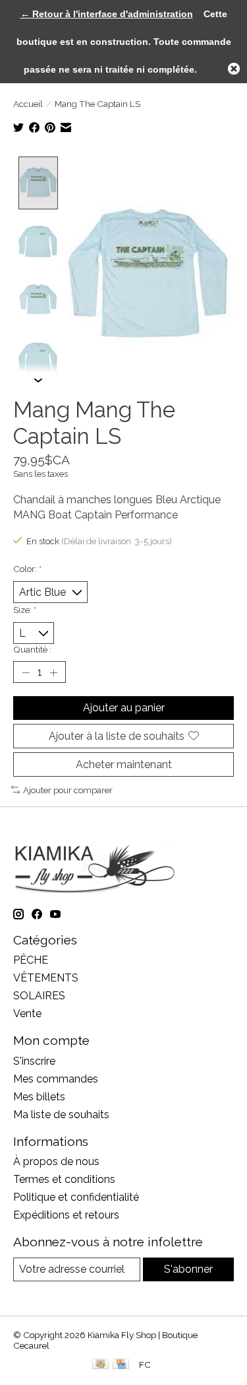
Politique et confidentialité (76, 1197)
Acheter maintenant (124, 764)
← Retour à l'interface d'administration (106, 14)
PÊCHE (30, 960)
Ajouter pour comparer (68, 790)
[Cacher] (234, 68)
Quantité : (32, 649)
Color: (27, 568)
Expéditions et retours (66, 1215)
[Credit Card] (121, 1365)
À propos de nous (56, 1161)
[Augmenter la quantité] (53, 672)
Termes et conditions (64, 1179)
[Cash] (100, 1365)
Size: (24, 609)
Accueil (28, 103)
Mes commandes (55, 1079)
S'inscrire (34, 1061)
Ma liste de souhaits (61, 1114)
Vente (27, 1013)
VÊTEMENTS (45, 978)
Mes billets (39, 1096)
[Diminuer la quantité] (25, 672)
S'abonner (188, 1269)
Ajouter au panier (124, 707)
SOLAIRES (39, 995)
